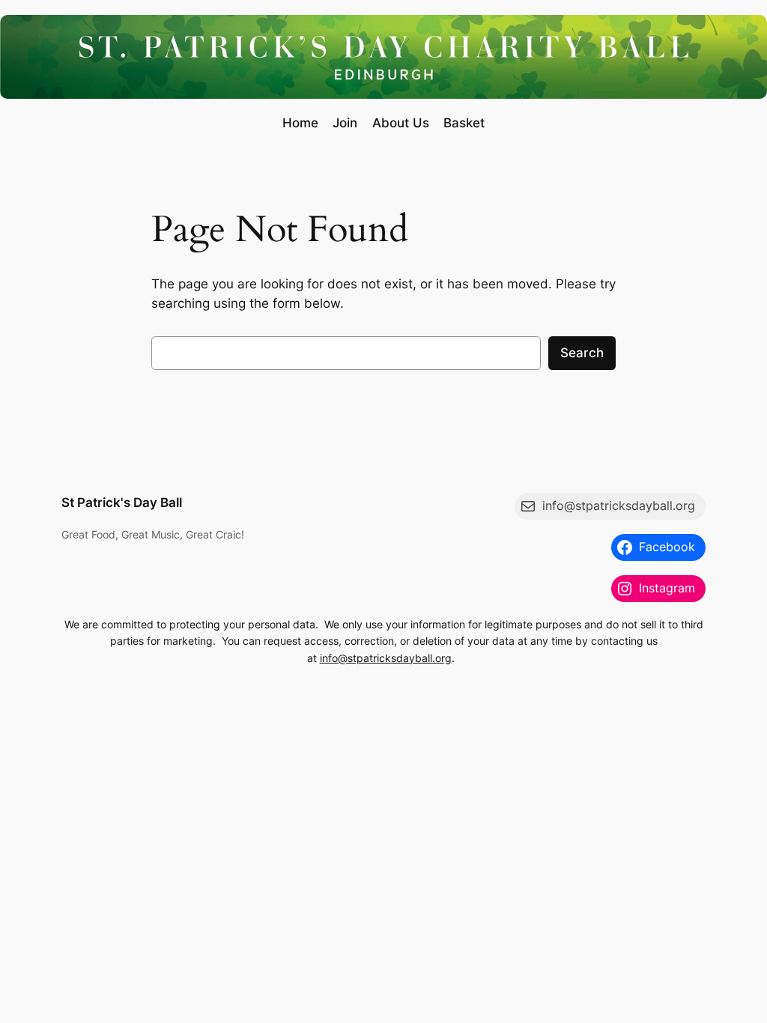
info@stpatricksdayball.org (386, 658)
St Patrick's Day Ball (121, 502)
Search (582, 352)
